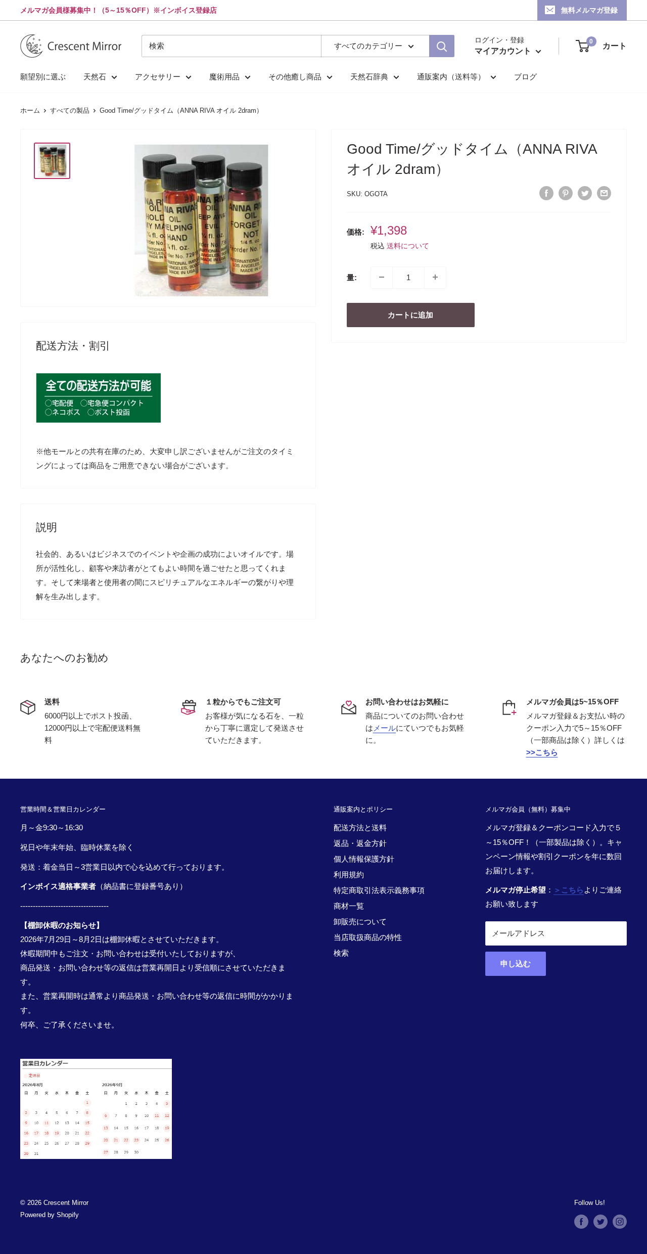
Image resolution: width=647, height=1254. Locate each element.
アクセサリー (157, 76)
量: (352, 277)
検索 (341, 953)
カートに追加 (410, 314)
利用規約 (349, 874)
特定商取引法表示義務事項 (379, 890)
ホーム (30, 110)
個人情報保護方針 (364, 859)
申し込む (515, 963)
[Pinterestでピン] (566, 193)
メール (384, 728)
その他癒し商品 (294, 76)
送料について (408, 245)
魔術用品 (224, 76)
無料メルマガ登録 (589, 10)
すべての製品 (69, 110)
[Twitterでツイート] (585, 193)
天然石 (94, 76)
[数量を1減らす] (381, 277)
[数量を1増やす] (435, 277)
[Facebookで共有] (546, 193)
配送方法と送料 (360, 827)
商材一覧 (349, 906)
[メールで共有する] (604, 193)
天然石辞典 (369, 76)
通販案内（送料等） (451, 76)
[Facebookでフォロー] (581, 1222)
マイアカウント (504, 51)
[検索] (441, 46)
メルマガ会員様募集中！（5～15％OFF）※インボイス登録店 (118, 10)
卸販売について (360, 921)
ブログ (525, 76)
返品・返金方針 (360, 843)
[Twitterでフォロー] (600, 1222)
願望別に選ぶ (43, 76)
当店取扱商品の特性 (368, 937)
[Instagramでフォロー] (620, 1222)
